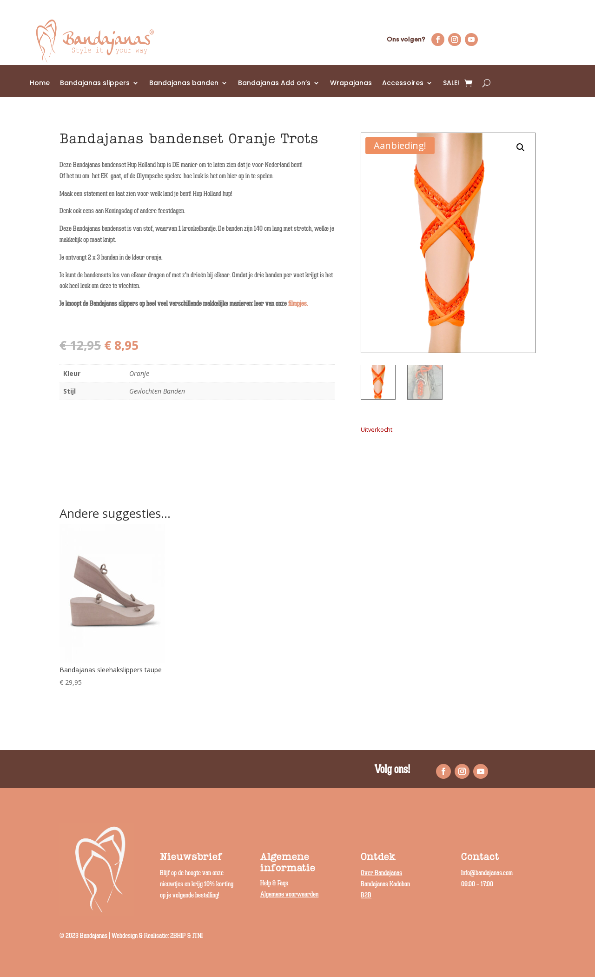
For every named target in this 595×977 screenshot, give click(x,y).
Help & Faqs (274, 883)
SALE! (451, 83)
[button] (520, 147)
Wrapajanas (351, 83)
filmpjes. (298, 303)
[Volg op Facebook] (437, 39)
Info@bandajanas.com (487, 873)
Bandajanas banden (183, 83)
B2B (366, 895)
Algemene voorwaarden (289, 894)
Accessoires (402, 83)
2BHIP (178, 936)
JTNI (197, 936)
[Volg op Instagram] (454, 39)
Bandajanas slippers (95, 83)
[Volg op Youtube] (471, 39)
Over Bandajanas (381, 873)
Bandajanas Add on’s (274, 83)
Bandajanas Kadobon (385, 884)
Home (40, 83)
